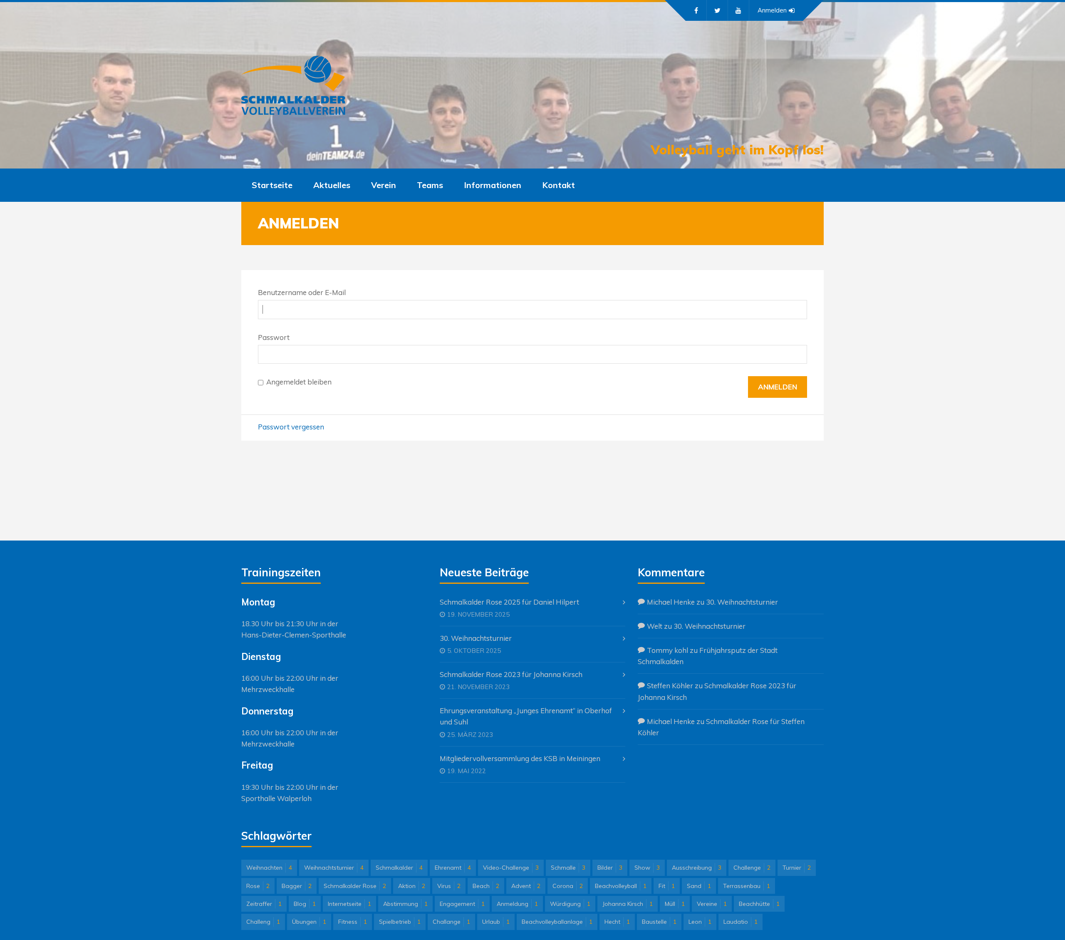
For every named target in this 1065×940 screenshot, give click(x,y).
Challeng (263, 921)
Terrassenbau (746, 886)
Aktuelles (331, 185)
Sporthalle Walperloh (276, 798)
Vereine (712, 904)
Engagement (462, 904)
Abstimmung (405, 904)
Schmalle (568, 867)
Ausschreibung (696, 867)
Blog (305, 904)
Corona (567, 886)
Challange (451, 921)
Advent (525, 886)
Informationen (492, 185)
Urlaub (496, 921)
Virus (449, 886)
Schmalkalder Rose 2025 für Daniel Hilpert (509, 602)
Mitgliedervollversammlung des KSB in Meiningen (520, 758)
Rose (258, 886)
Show (647, 867)
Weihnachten (269, 867)
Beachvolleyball (620, 886)
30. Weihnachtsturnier (476, 638)
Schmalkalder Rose (355, 886)
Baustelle (659, 921)
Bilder (609, 867)
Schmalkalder (399, 867)
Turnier (797, 867)
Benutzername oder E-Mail (302, 292)
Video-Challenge (511, 867)
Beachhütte (759, 904)
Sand (699, 886)
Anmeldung (517, 904)
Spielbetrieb (400, 921)
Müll (675, 904)
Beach (486, 886)
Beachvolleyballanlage (557, 921)
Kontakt (558, 185)
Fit (667, 886)
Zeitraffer (264, 904)
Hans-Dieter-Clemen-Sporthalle (293, 634)
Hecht (617, 921)
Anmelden (772, 10)
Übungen (309, 921)
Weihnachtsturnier (334, 867)
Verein (383, 185)
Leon (700, 921)
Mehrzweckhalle (268, 689)
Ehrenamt (453, 867)
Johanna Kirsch (627, 904)
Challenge (751, 867)
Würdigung (570, 904)
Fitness (352, 921)
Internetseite (349, 904)
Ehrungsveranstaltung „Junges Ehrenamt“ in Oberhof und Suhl (526, 716)
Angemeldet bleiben (299, 381)
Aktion (411, 886)
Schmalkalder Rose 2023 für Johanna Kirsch (511, 674)
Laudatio (740, 921)
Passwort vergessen (291, 426)
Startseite (272, 185)
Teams (430, 185)
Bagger (297, 886)
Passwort (274, 337)
